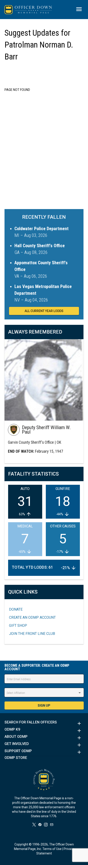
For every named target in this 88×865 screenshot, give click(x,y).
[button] (44, 723)
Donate (16, 609)
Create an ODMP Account (32, 617)
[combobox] (44, 693)
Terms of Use (52, 849)
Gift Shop (18, 625)
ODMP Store (16, 758)
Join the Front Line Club (32, 633)
